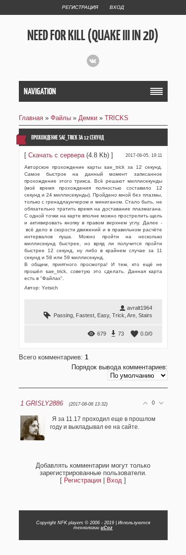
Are (131, 315)
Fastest (85, 315)
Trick (118, 315)
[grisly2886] (51, 419)
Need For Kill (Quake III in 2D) (93, 35)
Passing (63, 315)
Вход (117, 7)
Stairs (145, 315)
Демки (87, 118)
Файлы (61, 118)
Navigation (40, 91)
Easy (103, 315)
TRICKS (116, 118)
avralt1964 (139, 308)
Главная (31, 118)
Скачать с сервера (56, 155)
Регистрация (80, 7)
